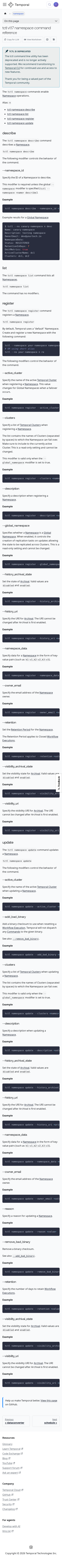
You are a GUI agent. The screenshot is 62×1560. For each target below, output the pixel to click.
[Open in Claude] (54, 39)
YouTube (7, 1463)
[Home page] (5, 13)
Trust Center (9, 1499)
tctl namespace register (20, 118)
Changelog (8, 1509)
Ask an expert (10, 1472)
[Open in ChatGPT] (47, 39)
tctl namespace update (20, 123)
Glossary (7, 1444)
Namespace (9, 95)
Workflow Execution (13, 927)
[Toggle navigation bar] (4, 4)
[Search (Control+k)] (49, 4)
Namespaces (9, 279)
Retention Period (20, 729)
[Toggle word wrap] (50, 208)
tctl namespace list (17, 114)
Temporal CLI (12, 68)
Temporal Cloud (11, 1490)
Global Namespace (37, 217)
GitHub (6, 1494)
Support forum (11, 1468)
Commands (13, 931)
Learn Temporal (11, 1448)
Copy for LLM (13, 39)
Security (7, 1504)
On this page (11, 21)
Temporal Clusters (30, 425)
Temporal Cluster (47, 380)
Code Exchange (11, 1453)
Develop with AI (11, 1526)
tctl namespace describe (21, 109)
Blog (5, 1458)
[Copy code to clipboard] (55, 208)
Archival (24, 581)
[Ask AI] (56, 4)
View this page (49, 1400)
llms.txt (6, 1531)
